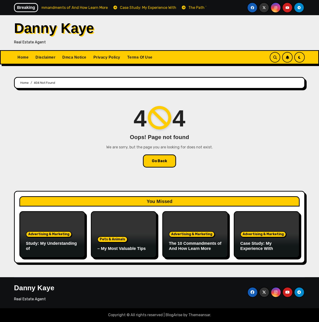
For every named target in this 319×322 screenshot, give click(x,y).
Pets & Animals (112, 239)
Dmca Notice (74, 57)
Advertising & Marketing (48, 234)
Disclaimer (45, 57)
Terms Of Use (139, 57)
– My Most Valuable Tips (121, 248)
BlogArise (174, 315)
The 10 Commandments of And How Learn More (195, 246)
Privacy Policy (106, 57)
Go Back (159, 161)
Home (23, 57)
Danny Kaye (54, 28)
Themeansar (199, 315)
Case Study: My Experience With (256, 246)
